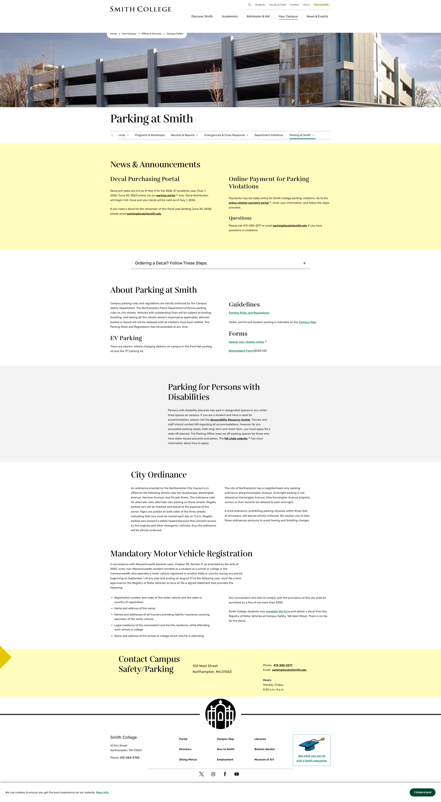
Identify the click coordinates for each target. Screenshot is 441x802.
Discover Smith (202, 16)
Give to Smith (321, 4)
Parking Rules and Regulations (249, 312)
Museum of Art (264, 759)
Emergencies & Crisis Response (224, 135)
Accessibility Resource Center (230, 419)
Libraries (260, 739)
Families (294, 4)
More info (102, 792)
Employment (225, 759)
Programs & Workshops (150, 135)
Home (113, 33)
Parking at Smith (300, 135)
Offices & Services (151, 33)
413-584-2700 (130, 757)
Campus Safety (175, 33)
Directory (185, 749)
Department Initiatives (268, 135)
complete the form (278, 611)
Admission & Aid (258, 16)
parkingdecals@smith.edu (290, 225)
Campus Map (307, 322)
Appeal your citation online (246, 342)
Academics (230, 16)
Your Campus (288, 16)
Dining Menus (188, 759)
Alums (306, 4)
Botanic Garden (264, 749)
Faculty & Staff (277, 4)
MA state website (236, 438)
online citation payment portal (249, 202)
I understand (422, 792)
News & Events (317, 16)
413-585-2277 (283, 665)
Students (260, 4)
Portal (183, 739)
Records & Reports (183, 135)
